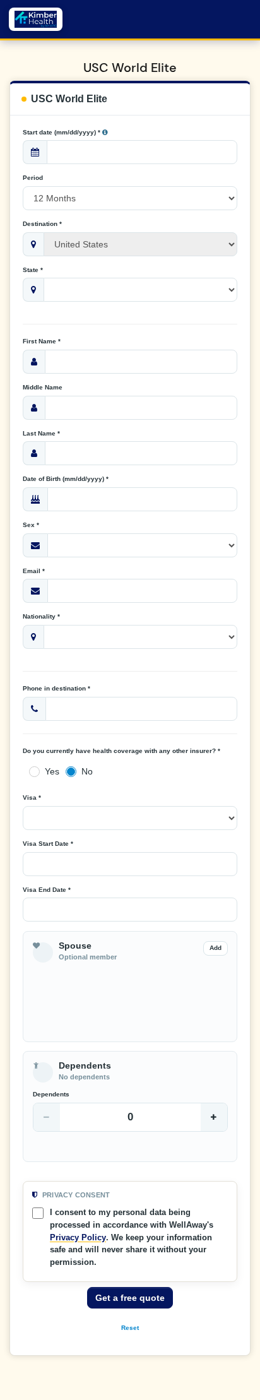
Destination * (42, 223)
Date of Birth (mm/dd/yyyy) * (66, 478)
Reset (130, 1327)
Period (33, 177)
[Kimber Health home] (35, 20)
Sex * (31, 524)
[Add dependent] (214, 1117)
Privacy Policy (78, 1237)
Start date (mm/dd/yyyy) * (62, 132)
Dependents (51, 1094)
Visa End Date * (47, 889)
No (87, 771)
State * (33, 269)
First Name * (42, 341)
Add (216, 947)
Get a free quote (130, 1298)
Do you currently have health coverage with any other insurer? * (121, 750)
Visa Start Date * (48, 843)
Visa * (32, 797)
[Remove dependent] (46, 1117)
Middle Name (42, 387)
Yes (52, 771)
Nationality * (41, 616)
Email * (34, 570)
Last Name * (41, 433)
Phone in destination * (56, 688)
